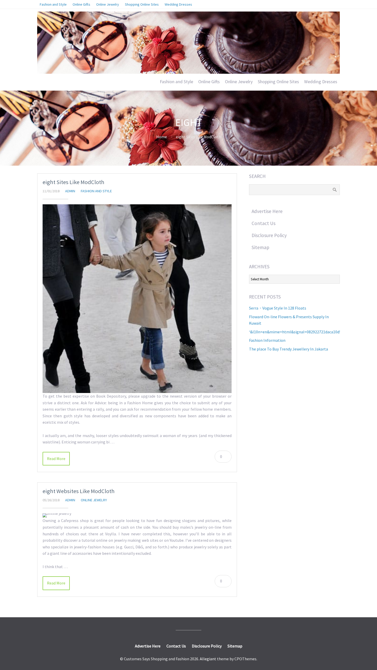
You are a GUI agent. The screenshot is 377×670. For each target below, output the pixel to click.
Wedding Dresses (320, 81)
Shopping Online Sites (278, 81)
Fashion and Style (176, 81)
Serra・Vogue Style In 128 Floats (277, 308)
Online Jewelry (239, 81)
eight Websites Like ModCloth (79, 491)
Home (161, 136)
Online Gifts (209, 81)
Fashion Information (267, 340)
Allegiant (208, 658)
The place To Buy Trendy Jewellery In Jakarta (288, 349)
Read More (56, 458)
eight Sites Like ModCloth (73, 182)
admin (70, 191)
